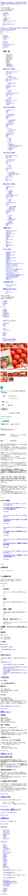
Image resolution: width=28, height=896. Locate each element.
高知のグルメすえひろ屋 (9, 320)
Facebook (5, 301)
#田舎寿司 (5, 13)
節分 (4, 850)
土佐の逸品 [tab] (9, 64)
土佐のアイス (12, 209)
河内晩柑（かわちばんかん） (16, 145)
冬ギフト (5, 863)
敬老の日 (5, 847)
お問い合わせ (6, 885)
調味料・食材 (12, 219)
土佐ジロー (11, 122)
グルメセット (6, 330)
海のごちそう (6, 830)
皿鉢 (10, 201)
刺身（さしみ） (12, 77)
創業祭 (5, 864)
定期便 (5, 835)
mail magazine (6, 316)
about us (5, 309)
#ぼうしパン (6, 14)
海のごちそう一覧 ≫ (9, 69)
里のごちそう (6, 834)
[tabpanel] (15, 86)
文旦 (10, 139)
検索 (5, 19)
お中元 (5, 861)
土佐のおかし (12, 208)
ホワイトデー (6, 853)
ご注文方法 (5, 677)
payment (5, 311)
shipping (5, 310)
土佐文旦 (5, 860)
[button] (5, 41)
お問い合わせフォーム (6, 662)
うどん (10, 215)
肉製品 (10, 222)
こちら (2, 812)
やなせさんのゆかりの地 (9, 340)
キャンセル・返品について (11, 809)
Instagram (5, 303)
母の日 (5, 333)
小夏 (10, 138)
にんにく (11, 131)
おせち (10, 199)
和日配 (10, 218)
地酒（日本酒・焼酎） (14, 173)
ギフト (5, 328)
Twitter (4, 302)
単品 (10, 91)
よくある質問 (6, 884)
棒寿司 (10, 192)
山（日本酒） (12, 172)
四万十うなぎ (12, 159)
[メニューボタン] (1, 1)
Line (4, 304)
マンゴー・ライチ (13, 147)
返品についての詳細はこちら (7, 416)
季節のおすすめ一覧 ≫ (10, 289)
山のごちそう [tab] (9, 56)
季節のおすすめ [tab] (10, 65)
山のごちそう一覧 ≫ (9, 107)
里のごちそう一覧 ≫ (9, 184)
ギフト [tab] (8, 62)
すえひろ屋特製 (12, 206)
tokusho (5, 315)
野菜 (4, 324)
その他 (10, 149)
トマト (10, 128)
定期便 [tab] (8, 61)
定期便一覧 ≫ (7, 228)
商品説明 (7, 429)
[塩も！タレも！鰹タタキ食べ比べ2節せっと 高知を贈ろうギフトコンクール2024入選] (14, 29)
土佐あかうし (12, 114)
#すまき (5, 15)
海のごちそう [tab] (9, 54)
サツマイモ (11, 132)
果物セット (11, 148)
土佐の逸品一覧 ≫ (8, 282)
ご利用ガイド (6, 18)
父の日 (5, 846)
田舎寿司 (11, 191)
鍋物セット (6, 866)
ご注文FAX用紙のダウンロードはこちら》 (11, 706)
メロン (10, 141)
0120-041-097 (7, 697)
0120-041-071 (7, 689)
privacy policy (6, 314)
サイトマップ (6, 880)
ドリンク (11, 220)
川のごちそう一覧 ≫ (9, 152)
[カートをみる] (3, 25)
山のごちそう (6, 323)
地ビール (11, 175)
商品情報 (3, 429)
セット (10, 90)
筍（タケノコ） (12, 130)
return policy (6, 313)
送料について (6, 712)
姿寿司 (10, 193)
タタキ (10, 76)
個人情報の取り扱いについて (10, 882)
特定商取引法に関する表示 (9, 881)
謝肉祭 (5, 854)
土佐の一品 (6, 838)
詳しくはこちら (4, 708)
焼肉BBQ (5, 856)
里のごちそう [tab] (9, 59)
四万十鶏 (11, 121)
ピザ (10, 216)
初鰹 (4, 857)
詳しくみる (3, 583)
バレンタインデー (7, 851)
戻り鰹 (5, 859)
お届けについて (6, 754)
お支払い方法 (5, 797)
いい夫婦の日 (6, 849)
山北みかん (11, 144)
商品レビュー (13, 429)
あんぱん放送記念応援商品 (9, 339)
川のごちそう (6, 832)
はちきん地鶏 (12, 120)
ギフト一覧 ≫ (7, 249)
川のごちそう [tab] (9, 57)
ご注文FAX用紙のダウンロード (8, 649)
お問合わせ (5, 818)
